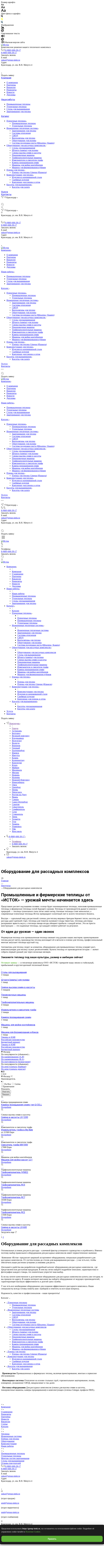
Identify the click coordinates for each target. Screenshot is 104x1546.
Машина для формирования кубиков (29, 167)
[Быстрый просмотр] (2, 1097)
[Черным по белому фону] (2, 16)
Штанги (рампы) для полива (25, 150)
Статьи (4, 1424)
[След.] (1, 1235)
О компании (12, 82)
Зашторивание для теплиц (18, 111)
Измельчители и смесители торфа (27, 160)
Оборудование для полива (24, 140)
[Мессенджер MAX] (61, 68)
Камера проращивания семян (25, 162)
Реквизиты (11, 90)
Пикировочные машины (23, 155)
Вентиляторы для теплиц (23, 138)
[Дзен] (55, 68)
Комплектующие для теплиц (19, 175)
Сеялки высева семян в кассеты (26, 153)
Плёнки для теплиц (10, 1439)
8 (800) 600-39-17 (13, 50)
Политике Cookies (33, 1532)
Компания (6, 78)
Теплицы (5, 1434)
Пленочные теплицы (16, 121)
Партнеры (11, 85)
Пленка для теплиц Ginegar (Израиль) (29, 172)
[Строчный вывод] (4, 1074)
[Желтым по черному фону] (2, 19)
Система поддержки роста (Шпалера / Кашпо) (33, 143)
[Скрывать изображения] (2, 31)
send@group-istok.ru (10, 1503)
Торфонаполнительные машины (27, 158)
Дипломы (10, 95)
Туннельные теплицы (16, 106)
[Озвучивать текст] (2, 36)
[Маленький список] (2, 1071)
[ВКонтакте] (48, 68)
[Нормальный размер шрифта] (3, 7)
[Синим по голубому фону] (2, 22)
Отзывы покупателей (11, 1463)
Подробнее (6, 1107)
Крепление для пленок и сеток (26, 182)
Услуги (4, 192)
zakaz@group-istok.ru (10, 60)
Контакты (6, 194)
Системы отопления (21, 133)
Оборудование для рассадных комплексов (26, 145)
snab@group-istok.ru (10, 1512)
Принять (52, 1539)
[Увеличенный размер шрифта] (3, 11)
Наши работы (8, 99)
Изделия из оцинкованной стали (27, 177)
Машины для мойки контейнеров (27, 165)
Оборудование (7, 1441)
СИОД (15, 135)
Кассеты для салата (21, 187)
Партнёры (5, 1417)
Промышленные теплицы (18, 104)
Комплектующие (9, 1443)
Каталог (5, 116)
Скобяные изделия (20, 180)
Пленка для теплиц (15, 170)
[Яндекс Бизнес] (42, 68)
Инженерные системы (11, 1436)
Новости (10, 92)
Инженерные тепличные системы (22, 128)
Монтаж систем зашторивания (15, 1458)
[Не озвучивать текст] (2, 40)
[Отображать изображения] (2, 28)
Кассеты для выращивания (19, 184)
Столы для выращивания (18, 109)
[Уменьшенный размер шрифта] (2, 5)
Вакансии (11, 87)
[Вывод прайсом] (5, 1074)
